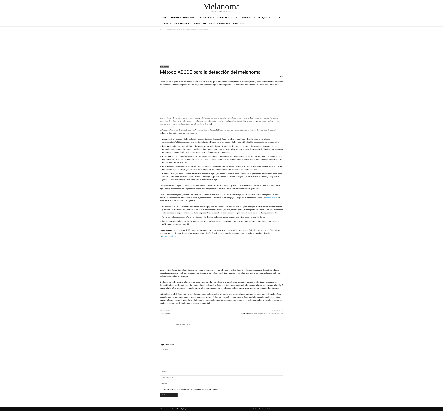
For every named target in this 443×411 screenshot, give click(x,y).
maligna (173, 236)
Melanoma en (247, 18)
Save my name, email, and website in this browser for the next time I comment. (191, 389)
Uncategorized (170, 30)
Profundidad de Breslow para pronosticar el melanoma (262, 314)
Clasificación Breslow (219, 23)
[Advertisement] (221, 48)
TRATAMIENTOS (205, 18)
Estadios (165, 23)
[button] (280, 18)
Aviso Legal (279, 409)
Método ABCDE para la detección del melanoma (210, 72)
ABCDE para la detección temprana (190, 23)
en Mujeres (263, 18)
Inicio (161, 30)
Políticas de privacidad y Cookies (263, 409)
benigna (165, 236)
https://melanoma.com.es (183, 324)
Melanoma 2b (165, 314)
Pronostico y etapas (226, 18)
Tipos (164, 18)
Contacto (248, 409)
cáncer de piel (271, 198)
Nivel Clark (238, 23)
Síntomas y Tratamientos (182, 18)
